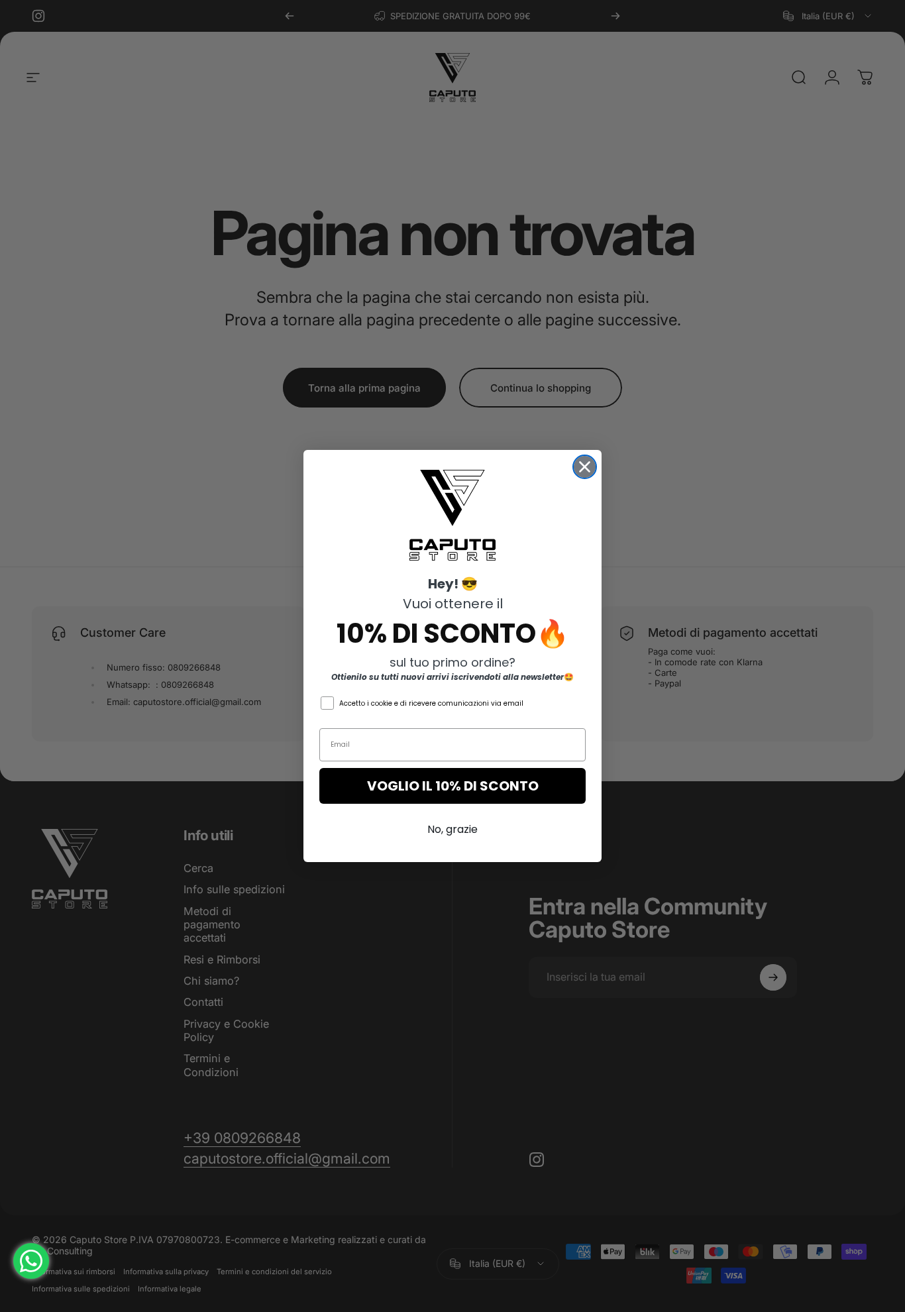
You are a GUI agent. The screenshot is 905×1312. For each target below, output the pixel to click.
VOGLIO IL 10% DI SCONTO (453, 786)
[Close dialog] (584, 466)
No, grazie (452, 829)
